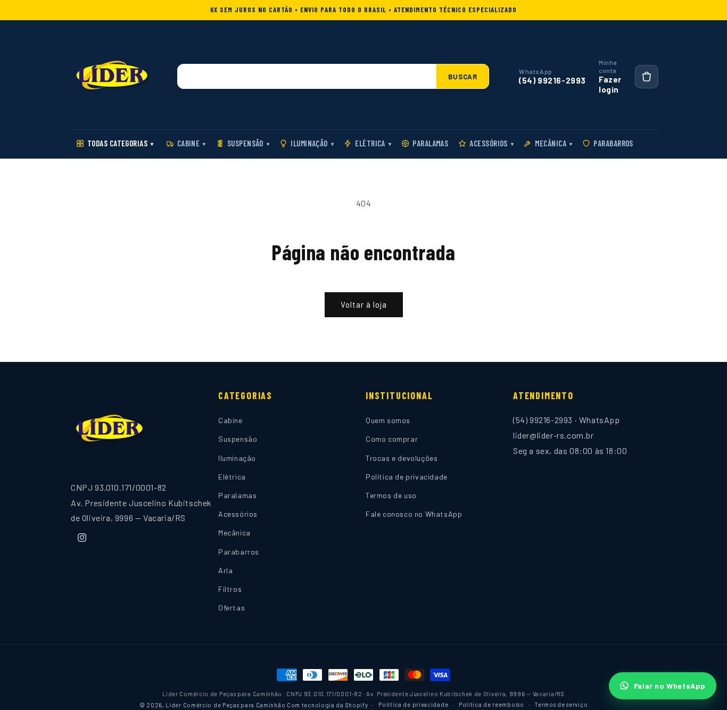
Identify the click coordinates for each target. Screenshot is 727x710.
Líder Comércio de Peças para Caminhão (225, 704)
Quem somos (388, 420)
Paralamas (430, 143)
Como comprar (392, 439)
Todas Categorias (120, 143)
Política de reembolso (491, 703)
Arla (225, 570)
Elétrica (373, 143)
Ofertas (231, 607)
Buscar (462, 76)
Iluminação (312, 143)
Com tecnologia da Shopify (327, 704)
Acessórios (491, 143)
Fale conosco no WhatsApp (414, 514)
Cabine (191, 143)
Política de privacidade (407, 476)
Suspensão (248, 143)
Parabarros (613, 143)
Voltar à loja (364, 304)
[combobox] (307, 76)
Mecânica (553, 143)
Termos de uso (391, 495)
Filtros (230, 588)
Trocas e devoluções (401, 458)
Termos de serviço (561, 703)
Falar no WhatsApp (670, 685)
